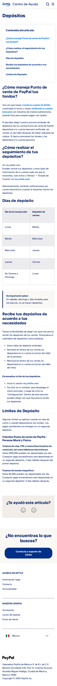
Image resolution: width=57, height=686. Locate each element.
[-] (34, 510)
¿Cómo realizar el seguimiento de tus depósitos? (25, 50)
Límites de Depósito (16, 74)
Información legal (11, 579)
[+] (23, 510)
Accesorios (8, 610)
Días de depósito (15, 58)
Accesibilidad (9, 589)
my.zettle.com (22, 179)
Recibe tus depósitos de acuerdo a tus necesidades (26, 66)
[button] (47, 4)
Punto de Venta (10, 619)
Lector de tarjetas (11, 614)
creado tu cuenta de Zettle (36, 105)
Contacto (7, 584)
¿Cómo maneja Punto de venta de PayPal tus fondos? (27, 40)
